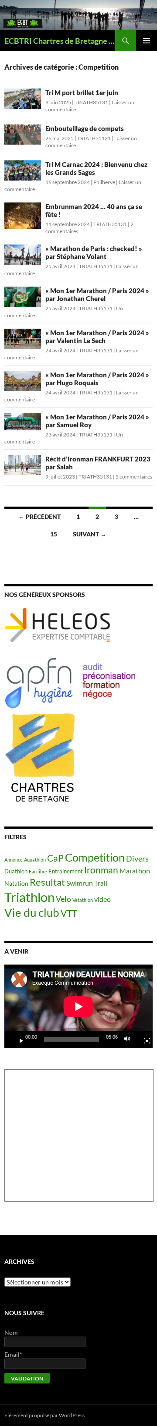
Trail (100, 883)
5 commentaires (134, 476)
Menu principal (146, 40)
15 (53, 534)
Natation (16, 883)
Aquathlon (35, 859)
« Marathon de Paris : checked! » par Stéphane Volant (93, 252)
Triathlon (29, 897)
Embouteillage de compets (84, 128)
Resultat (47, 882)
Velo (63, 899)
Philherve (104, 182)
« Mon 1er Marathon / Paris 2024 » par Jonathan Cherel (97, 294)
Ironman (101, 870)
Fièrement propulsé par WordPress (44, 1415)
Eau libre (38, 871)
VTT (69, 913)
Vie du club (31, 912)
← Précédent (39, 516)
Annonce (13, 859)
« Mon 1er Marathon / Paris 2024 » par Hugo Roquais (97, 379)
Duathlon (15, 871)
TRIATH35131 (91, 102)
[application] (78, 1006)
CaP (55, 857)
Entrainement (65, 871)
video (102, 899)
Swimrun (79, 883)
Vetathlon (82, 900)
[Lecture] (17, 1039)
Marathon (134, 870)
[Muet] (129, 1039)
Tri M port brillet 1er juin (81, 92)
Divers (137, 858)
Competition (95, 857)
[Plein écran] (143, 1039)
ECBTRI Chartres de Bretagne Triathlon (59, 41)
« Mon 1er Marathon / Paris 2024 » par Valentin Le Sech (97, 336)
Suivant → (89, 534)
